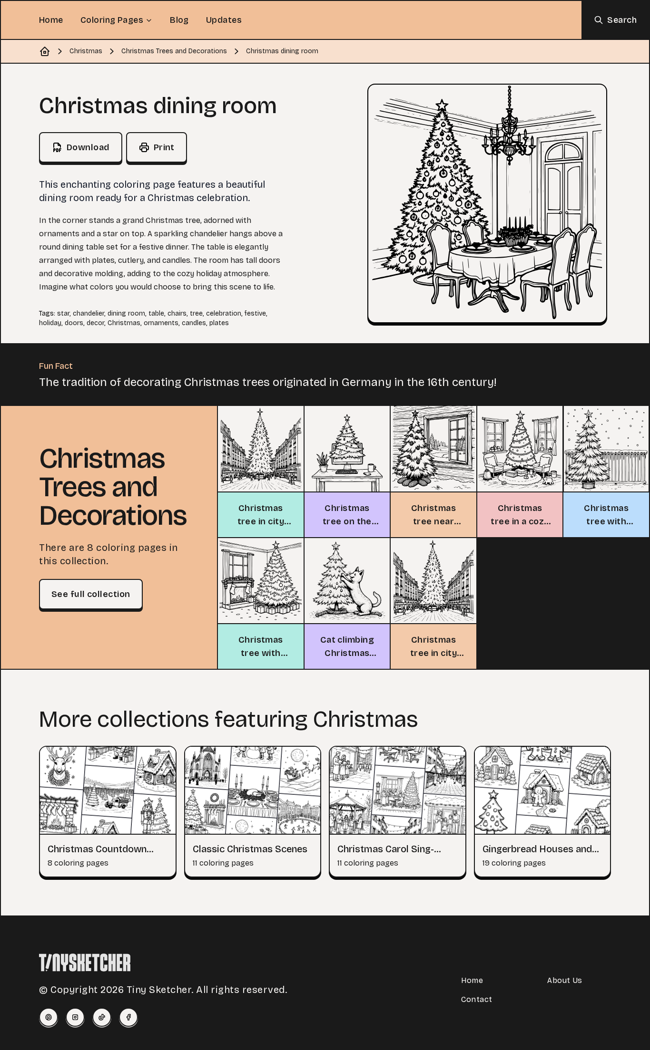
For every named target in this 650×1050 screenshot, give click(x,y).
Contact (476, 999)
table (156, 313)
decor (95, 323)
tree (196, 313)
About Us (564, 980)
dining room (126, 313)
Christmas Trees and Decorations (174, 51)
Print (164, 147)
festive (255, 313)
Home (51, 20)
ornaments (161, 323)
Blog (179, 20)
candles (194, 323)
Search (622, 20)
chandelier (88, 313)
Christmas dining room (282, 51)
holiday (50, 323)
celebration (223, 313)
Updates (224, 20)
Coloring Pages (111, 20)
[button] (487, 203)
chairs (177, 313)
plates (219, 323)
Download (88, 147)
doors (74, 323)
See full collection (90, 594)
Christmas (85, 51)
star (63, 313)
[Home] (44, 51)
